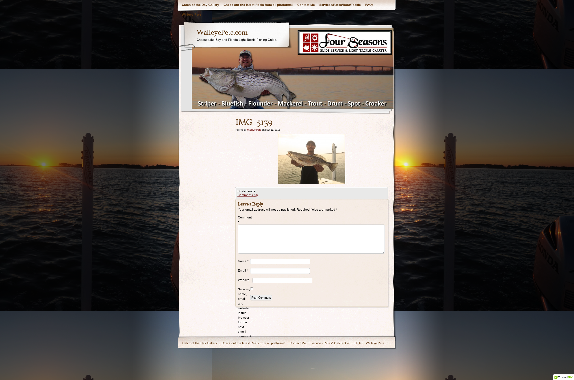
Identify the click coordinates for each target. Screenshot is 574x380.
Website (243, 280)
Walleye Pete (191, 14)
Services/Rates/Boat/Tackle (340, 4)
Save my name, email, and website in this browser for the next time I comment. (244, 312)
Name (243, 261)
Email (243, 270)
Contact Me (306, 4)
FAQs (369, 4)
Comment (244, 220)
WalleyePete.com (222, 33)
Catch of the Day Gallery (200, 4)
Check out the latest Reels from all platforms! (258, 4)
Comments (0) (247, 195)
